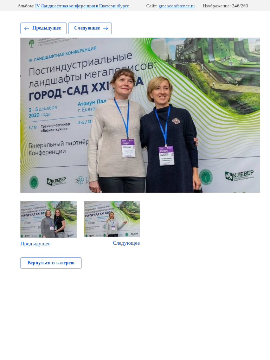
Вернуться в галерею (51, 262)
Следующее (87, 28)
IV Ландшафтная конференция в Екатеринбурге (82, 5)
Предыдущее (46, 28)
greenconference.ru (177, 5)
